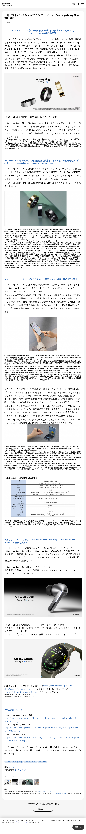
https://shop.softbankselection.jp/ (21, 692)
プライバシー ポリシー (22, 822)
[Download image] (7, 782)
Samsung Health (30, 762)
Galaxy (8, 762)
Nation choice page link (73, 4)
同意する (78, 827)
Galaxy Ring (17, 762)
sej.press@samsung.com (59, 793)
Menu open (82, 4)
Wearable (42, 762)
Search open (78, 4)
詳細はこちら (43, 809)
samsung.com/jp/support (45, 791)
